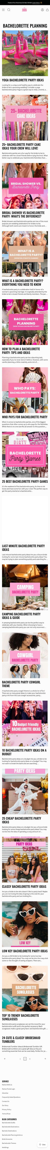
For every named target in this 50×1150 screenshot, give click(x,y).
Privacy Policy (6, 1109)
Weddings (5, 1147)
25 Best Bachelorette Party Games (25, 481)
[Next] (40, 1058)
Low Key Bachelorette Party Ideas (25, 951)
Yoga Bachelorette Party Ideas (23, 80)
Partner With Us (7, 1085)
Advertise (5, 1093)
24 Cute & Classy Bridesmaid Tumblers (21, 1039)
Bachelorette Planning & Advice (12, 1135)
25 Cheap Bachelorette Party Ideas (21, 820)
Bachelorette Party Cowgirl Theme (21, 684)
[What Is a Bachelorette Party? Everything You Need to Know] (25, 254)
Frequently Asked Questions (11, 1097)
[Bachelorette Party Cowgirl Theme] (25, 655)
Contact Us (5, 1101)
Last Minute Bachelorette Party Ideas (23, 547)
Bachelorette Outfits (8, 1123)
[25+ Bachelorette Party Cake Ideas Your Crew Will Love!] (25, 118)
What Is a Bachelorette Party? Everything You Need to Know (22, 282)
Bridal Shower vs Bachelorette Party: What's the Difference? (23, 214)
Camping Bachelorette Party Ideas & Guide (21, 616)
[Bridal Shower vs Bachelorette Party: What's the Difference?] (25, 186)
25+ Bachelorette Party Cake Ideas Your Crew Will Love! (21, 146)
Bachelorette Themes (9, 1143)
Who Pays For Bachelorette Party (24, 417)
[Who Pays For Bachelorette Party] (25, 390)
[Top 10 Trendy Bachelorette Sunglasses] (25, 988)
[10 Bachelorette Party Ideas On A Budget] (25, 723)
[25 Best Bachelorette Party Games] (25, 454)
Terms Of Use (6, 1114)
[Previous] (10, 1058)
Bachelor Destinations (9, 1131)
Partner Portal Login (8, 1089)
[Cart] (47, 9)
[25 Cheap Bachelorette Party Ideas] (25, 791)
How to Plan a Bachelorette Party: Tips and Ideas (21, 350)
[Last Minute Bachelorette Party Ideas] (25, 519)
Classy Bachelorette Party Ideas (24, 886)
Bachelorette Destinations (10, 1127)
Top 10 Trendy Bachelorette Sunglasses (20, 1017)
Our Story (5, 1105)
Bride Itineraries (7, 1139)
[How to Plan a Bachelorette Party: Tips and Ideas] (25, 322)
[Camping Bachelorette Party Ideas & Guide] (25, 587)
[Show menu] (3, 9)
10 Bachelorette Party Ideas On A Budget (24, 752)
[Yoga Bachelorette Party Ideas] (25, 53)
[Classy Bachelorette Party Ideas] (25, 860)
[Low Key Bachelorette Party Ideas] (25, 924)
